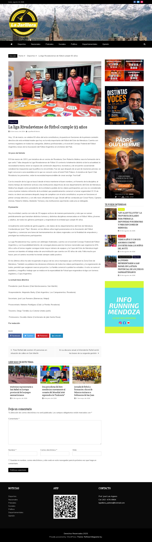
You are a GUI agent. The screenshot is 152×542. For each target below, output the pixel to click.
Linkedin (57, 335)
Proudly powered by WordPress (63, 537)
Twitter (138, 2)
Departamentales (89, 44)
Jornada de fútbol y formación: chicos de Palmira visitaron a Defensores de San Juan (84, 391)
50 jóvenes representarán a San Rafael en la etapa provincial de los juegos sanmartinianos (21, 391)
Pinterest (43, 335)
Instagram (141, 2)
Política (74, 44)
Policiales (49, 44)
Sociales (62, 44)
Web (74, 450)
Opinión (105, 44)
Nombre (12, 450)
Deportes (22, 44)
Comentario (13, 418)
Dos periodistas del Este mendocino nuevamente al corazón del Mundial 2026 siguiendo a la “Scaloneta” (53, 391)
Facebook (134, 2)
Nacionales (35, 44)
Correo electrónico (48, 450)
